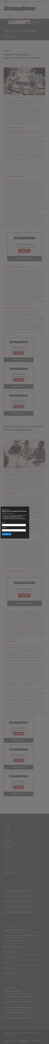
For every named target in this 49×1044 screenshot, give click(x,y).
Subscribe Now (6, 534)
